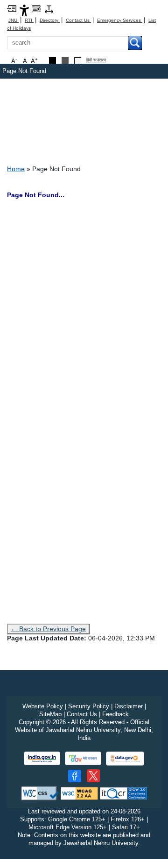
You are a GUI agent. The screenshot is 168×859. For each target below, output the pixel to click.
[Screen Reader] (36, 8)
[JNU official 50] (93, 775)
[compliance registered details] (123, 793)
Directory (50, 20)
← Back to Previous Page (48, 629)
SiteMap (50, 714)
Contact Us (78, 20)
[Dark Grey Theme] (65, 60)
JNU (13, 20)
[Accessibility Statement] (24, 10)
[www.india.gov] (42, 758)
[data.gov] (125, 759)
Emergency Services (119, 20)
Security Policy (88, 706)
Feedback (115, 714)
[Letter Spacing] (49, 8)
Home (16, 169)
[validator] (40, 793)
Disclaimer (128, 706)
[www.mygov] (83, 758)
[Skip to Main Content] (11, 8)
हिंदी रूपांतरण (96, 60)
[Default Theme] (77, 60)
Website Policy (42, 706)
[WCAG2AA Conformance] (79, 793)
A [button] (34, 61)
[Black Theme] (52, 60)
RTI (29, 20)
